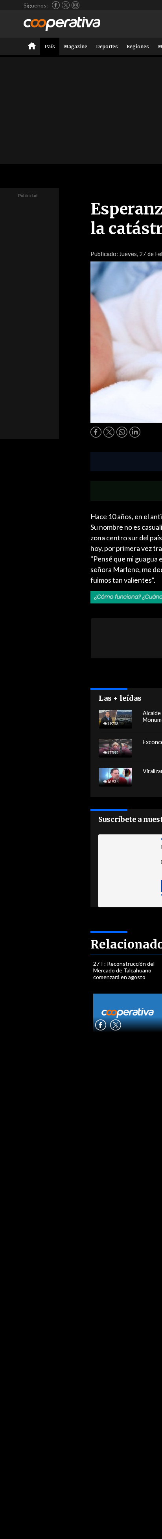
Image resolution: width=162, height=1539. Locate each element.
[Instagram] (75, 5)
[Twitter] (66, 5)
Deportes (107, 46)
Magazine (75, 46)
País (49, 46)
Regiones (138, 46)
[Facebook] (56, 5)
